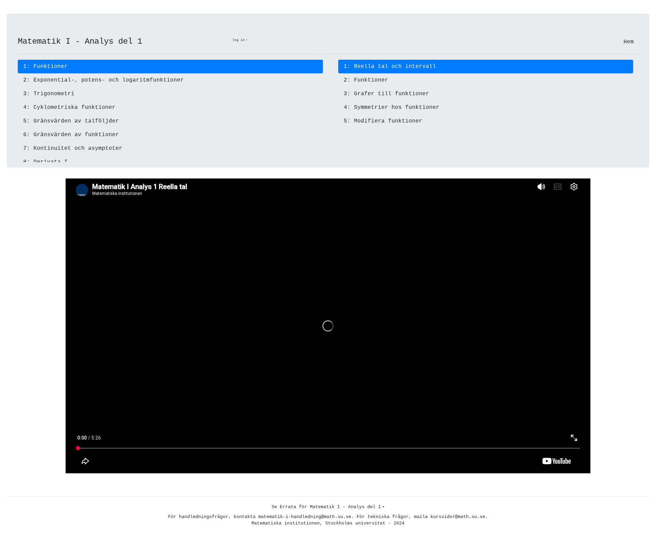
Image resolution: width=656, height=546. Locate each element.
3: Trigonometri (48, 94)
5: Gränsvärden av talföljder (71, 121)
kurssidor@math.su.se (457, 516)
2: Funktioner (366, 80)
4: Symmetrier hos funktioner (391, 107)
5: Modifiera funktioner (383, 121)
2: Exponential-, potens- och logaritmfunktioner (103, 80)
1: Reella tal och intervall (390, 66)
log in (238, 40)
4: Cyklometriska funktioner (69, 107)
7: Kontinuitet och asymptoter (72, 148)
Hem (629, 42)
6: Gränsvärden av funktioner (71, 135)
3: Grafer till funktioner (386, 94)
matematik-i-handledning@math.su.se (304, 516)
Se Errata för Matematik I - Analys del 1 (326, 506)
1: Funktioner (45, 66)
